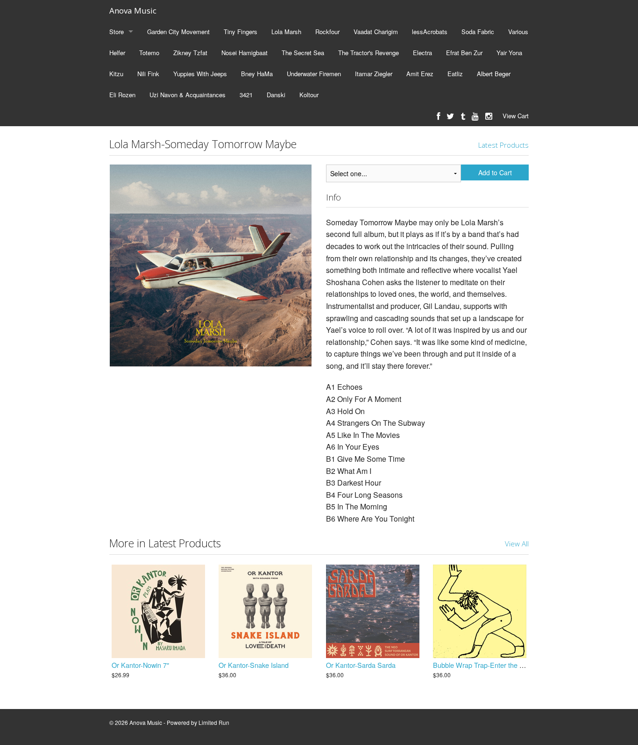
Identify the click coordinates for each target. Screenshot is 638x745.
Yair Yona (509, 52)
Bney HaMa (257, 73)
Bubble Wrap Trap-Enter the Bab (482, 665)
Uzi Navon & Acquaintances (187, 94)
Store (116, 31)
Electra (422, 52)
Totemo (149, 52)
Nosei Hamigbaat (244, 52)
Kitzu (116, 73)
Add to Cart (495, 172)
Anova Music (132, 10)
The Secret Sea (303, 52)
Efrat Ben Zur (464, 52)
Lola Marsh (286, 31)
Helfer (117, 52)
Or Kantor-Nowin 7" (140, 665)
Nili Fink (148, 73)
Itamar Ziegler (373, 73)
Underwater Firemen (314, 73)
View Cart (516, 115)
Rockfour (327, 31)
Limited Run (213, 722)
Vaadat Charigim (376, 31)
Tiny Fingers (240, 31)
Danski (276, 94)
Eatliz (455, 73)
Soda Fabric (477, 31)
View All (517, 543)
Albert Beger (493, 73)
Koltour (309, 94)
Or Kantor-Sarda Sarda (361, 665)
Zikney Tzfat (190, 52)
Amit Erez (419, 73)
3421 (246, 94)
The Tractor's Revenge (368, 52)
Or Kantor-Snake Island (254, 665)
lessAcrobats (429, 31)
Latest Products (503, 145)
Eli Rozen (122, 94)
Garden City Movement (178, 31)
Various (518, 31)
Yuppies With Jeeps (200, 73)
